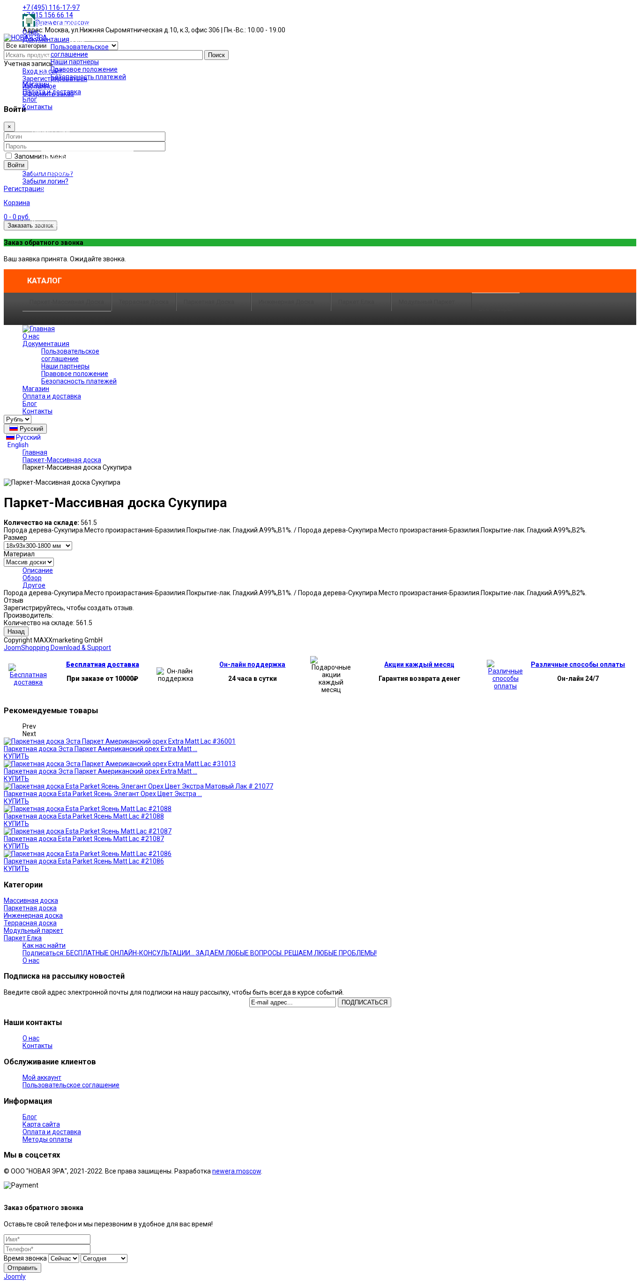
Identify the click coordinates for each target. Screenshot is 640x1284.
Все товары (496, 308)
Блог (29, 99)
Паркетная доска (209, 301)
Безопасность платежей (88, 77)
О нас (30, 32)
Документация (45, 39)
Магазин (35, 84)
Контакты (37, 107)
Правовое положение (84, 69)
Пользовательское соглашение (80, 50)
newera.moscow (236, 1171)
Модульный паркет (427, 301)
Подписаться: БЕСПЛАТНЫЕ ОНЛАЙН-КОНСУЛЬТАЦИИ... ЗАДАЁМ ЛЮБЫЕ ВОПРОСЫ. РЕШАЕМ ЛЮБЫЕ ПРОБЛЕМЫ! (199, 953)
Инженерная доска (286, 301)
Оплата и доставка (51, 92)
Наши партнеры (75, 62)
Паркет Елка (356, 301)
